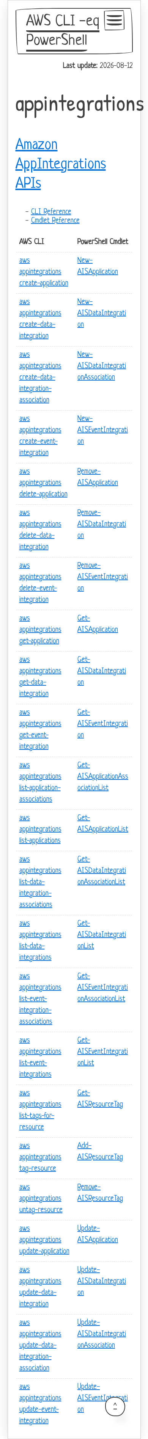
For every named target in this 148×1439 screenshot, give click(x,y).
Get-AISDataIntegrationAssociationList (101, 871)
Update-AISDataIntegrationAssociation (101, 1334)
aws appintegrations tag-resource (40, 1157)
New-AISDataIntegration (101, 313)
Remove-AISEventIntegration (102, 577)
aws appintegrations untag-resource (41, 1199)
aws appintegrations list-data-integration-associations (40, 882)
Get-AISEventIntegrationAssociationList (102, 988)
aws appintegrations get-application (40, 630)
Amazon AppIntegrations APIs (61, 164)
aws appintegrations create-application (43, 272)
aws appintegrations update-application (44, 1240)
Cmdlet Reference (55, 221)
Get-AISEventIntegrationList (102, 1052)
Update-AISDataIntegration (101, 1281)
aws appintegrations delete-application (43, 483)
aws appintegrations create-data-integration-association (40, 378)
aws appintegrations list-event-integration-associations (40, 999)
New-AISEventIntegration (102, 430)
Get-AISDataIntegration (101, 671)
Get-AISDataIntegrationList (101, 935)
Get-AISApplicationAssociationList (102, 777)
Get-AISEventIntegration (102, 724)
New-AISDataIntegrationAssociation (101, 366)
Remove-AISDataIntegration (101, 524)
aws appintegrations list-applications (40, 829)
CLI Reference (51, 212)
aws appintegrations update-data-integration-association (40, 1346)
